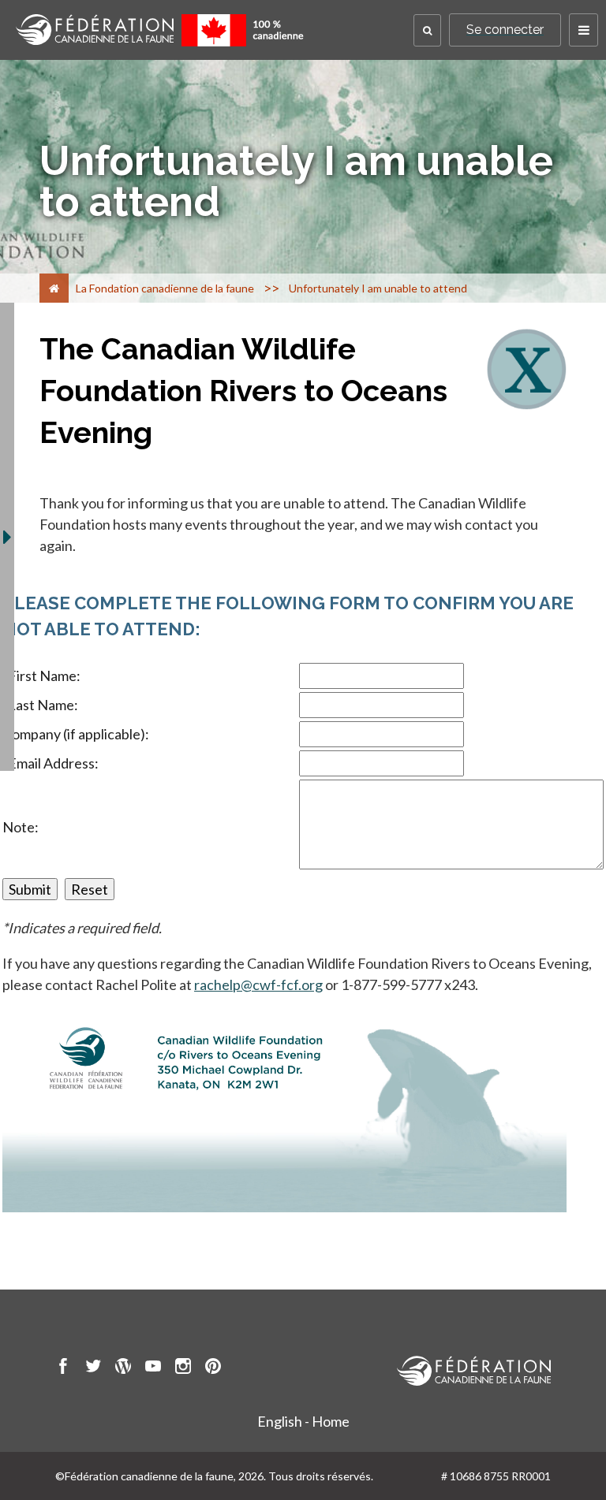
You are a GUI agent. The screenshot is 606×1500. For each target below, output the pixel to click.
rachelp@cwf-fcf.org (258, 984)
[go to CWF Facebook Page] (63, 1368)
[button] (427, 30)
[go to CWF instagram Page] (183, 1368)
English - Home (303, 1421)
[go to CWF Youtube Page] (153, 1368)
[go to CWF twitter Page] (93, 1368)
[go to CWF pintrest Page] (213, 1368)
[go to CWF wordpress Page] (123, 1368)
